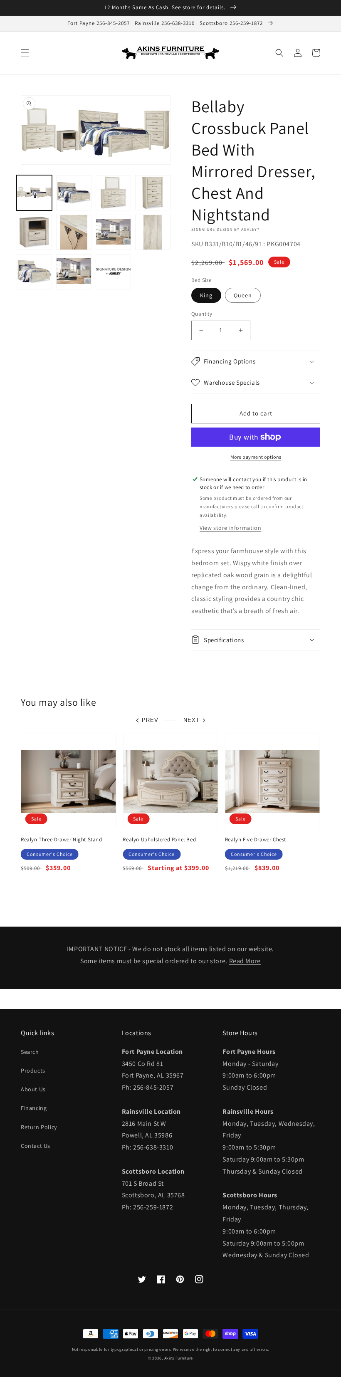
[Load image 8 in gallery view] (152, 232)
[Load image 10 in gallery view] (34, 271)
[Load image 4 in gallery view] (152, 192)
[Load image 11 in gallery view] (73, 271)
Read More (245, 961)
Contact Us (35, 1146)
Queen (243, 295)
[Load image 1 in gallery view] (34, 192)
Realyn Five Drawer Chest (255, 839)
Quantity (201, 313)
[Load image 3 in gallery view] (113, 192)
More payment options (256, 457)
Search (30, 1052)
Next (191, 720)
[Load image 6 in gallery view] (73, 232)
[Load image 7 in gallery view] (113, 232)
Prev (150, 720)
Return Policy (39, 1127)
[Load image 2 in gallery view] (73, 192)
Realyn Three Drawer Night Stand (61, 839)
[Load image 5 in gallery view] (34, 232)
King (206, 295)
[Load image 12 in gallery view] (113, 271)
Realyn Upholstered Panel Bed (159, 839)
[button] (25, 53)
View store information (230, 528)
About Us (33, 1089)
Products (33, 1070)
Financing (34, 1108)
